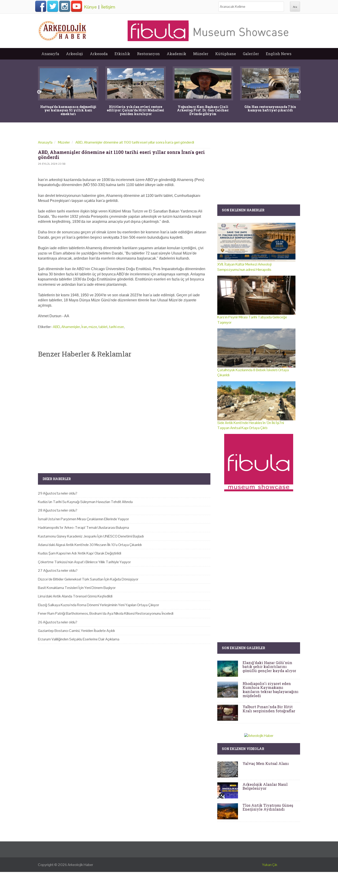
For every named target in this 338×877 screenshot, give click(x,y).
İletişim (108, 7)
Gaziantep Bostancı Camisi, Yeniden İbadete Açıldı (76, 630)
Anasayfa (50, 53)
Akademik (176, 53)
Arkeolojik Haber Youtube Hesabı (76, 6)
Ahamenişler (70, 326)
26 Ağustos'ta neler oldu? (57, 622)
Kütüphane (225, 53)
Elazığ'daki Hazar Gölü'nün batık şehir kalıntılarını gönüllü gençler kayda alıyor (269, 666)
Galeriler (251, 53)
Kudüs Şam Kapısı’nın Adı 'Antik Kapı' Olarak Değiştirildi (79, 553)
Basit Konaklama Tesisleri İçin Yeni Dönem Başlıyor (77, 587)
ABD (56, 326)
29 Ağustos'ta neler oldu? (57, 493)
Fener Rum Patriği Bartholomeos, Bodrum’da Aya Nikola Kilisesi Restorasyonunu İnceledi (105, 613)
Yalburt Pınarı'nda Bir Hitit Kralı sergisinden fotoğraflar (269, 708)
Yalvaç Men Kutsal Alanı (266, 763)
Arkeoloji (74, 53)
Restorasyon (148, 53)
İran (84, 326)
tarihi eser (116, 326)
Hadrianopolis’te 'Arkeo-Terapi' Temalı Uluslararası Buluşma (83, 527)
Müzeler (200, 53)
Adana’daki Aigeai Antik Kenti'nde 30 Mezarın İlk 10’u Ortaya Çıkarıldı (90, 544)
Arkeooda (99, 53)
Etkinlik (122, 53)
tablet (103, 326)
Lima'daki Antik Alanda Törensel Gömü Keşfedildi (75, 596)
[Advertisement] (124, 411)
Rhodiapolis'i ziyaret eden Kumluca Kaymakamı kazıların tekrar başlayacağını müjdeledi (270, 689)
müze (93, 326)
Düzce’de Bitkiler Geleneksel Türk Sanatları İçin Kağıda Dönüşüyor (88, 579)
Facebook (40, 6)
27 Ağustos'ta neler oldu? (57, 570)
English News (278, 53)
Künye (90, 7)
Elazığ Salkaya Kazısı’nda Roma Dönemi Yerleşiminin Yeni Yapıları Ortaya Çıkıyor (98, 605)
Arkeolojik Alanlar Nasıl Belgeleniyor (265, 786)
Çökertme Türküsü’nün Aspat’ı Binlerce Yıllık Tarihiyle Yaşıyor (84, 562)
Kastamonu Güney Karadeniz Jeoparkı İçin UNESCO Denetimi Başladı (91, 536)
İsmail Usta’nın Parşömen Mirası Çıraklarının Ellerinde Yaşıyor (83, 519)
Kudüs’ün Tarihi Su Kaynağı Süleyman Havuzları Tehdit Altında (85, 501)
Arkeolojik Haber (80, 864)
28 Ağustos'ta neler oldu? (57, 510)
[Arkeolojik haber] (63, 29)
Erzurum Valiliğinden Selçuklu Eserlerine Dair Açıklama (78, 639)
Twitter (52, 6)
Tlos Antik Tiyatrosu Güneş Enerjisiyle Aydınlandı (268, 807)
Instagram (64, 6)
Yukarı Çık (269, 864)
